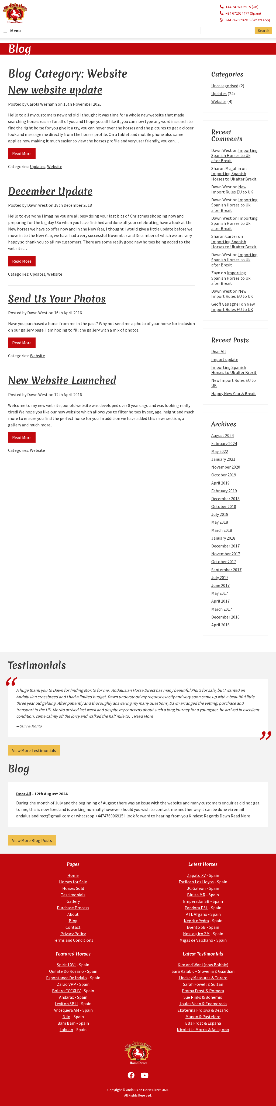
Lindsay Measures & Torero (203, 977)
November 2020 (225, 467)
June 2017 (220, 585)
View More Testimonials (34, 750)
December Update (50, 191)
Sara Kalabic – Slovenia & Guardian (203, 971)
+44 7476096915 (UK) (242, 7)
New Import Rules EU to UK (232, 189)
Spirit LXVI (66, 964)
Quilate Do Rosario (66, 971)
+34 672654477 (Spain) (243, 13)
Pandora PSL (196, 907)
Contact (73, 927)
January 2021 (223, 459)
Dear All (218, 351)
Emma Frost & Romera (203, 990)
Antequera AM (66, 1010)
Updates (37, 166)
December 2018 (225, 498)
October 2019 (223, 474)
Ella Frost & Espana (203, 1023)
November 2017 (225, 553)
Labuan (66, 1029)
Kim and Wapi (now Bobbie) (203, 964)
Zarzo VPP (66, 984)
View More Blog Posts (32, 840)
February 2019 (224, 490)
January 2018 (223, 538)
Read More (22, 153)
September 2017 (226, 569)
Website (54, 166)
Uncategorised (224, 85)
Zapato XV (196, 875)
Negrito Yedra (196, 920)
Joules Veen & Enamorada (203, 1003)
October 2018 (223, 506)
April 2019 (220, 483)
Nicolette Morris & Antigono (203, 1029)
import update (224, 359)
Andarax (66, 997)
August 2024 (222, 435)
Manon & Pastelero (202, 1016)
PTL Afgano (196, 914)
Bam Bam (66, 1023)
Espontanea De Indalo (66, 977)
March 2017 (221, 609)
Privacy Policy (73, 933)
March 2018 (221, 530)
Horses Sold (73, 888)
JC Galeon (196, 888)
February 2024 (224, 443)
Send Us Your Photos (57, 299)
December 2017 (225, 546)
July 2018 (219, 514)
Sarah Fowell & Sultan (203, 984)
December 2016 (225, 617)
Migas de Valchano (196, 940)
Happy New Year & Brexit (233, 393)
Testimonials (73, 894)
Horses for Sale (73, 881)
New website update (55, 90)
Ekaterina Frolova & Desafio (203, 1010)
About (73, 914)
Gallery (73, 901)
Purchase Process (73, 907)
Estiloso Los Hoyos (196, 881)
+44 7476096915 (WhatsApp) (247, 20)
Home (73, 875)
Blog (73, 920)
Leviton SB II (66, 1003)
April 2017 (220, 601)
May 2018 (219, 522)
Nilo (66, 1016)
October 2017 (223, 561)
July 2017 (219, 577)
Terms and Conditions (73, 940)
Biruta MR (196, 894)
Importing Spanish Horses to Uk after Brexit (234, 155)
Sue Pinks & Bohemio (203, 997)
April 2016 (220, 624)
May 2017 (219, 593)
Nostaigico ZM (196, 933)
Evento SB (196, 927)
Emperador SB (196, 901)
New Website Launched (62, 380)
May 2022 (219, 451)
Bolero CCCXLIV (66, 990)
